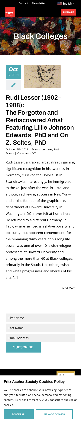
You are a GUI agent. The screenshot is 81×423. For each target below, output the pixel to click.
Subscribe (23, 347)
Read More (68, 288)
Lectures (46, 149)
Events (36, 149)
